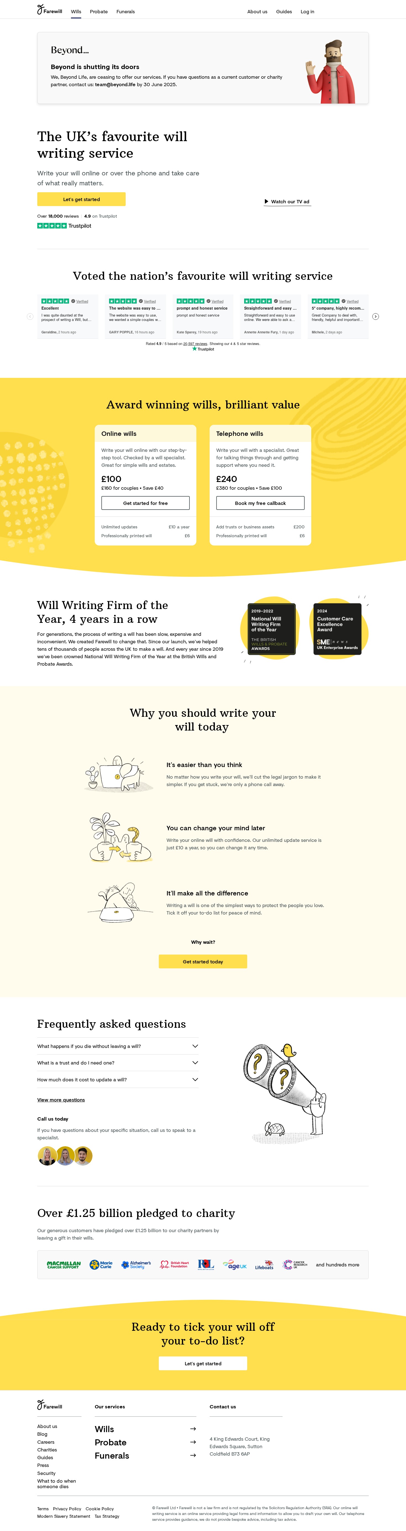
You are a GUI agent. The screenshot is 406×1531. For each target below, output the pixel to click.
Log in (307, 11)
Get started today (203, 961)
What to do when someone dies (56, 1483)
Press (43, 1465)
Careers (45, 1442)
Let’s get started (81, 199)
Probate (99, 11)
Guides (284, 11)
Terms (43, 1508)
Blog (42, 1434)
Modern (63, 1516)
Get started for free (145, 503)
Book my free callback (260, 503)
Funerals (126, 11)
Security (46, 1473)
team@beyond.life (115, 84)
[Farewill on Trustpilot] (64, 225)
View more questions (61, 1099)
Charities (47, 1449)
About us (257, 11)
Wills (76, 11)
